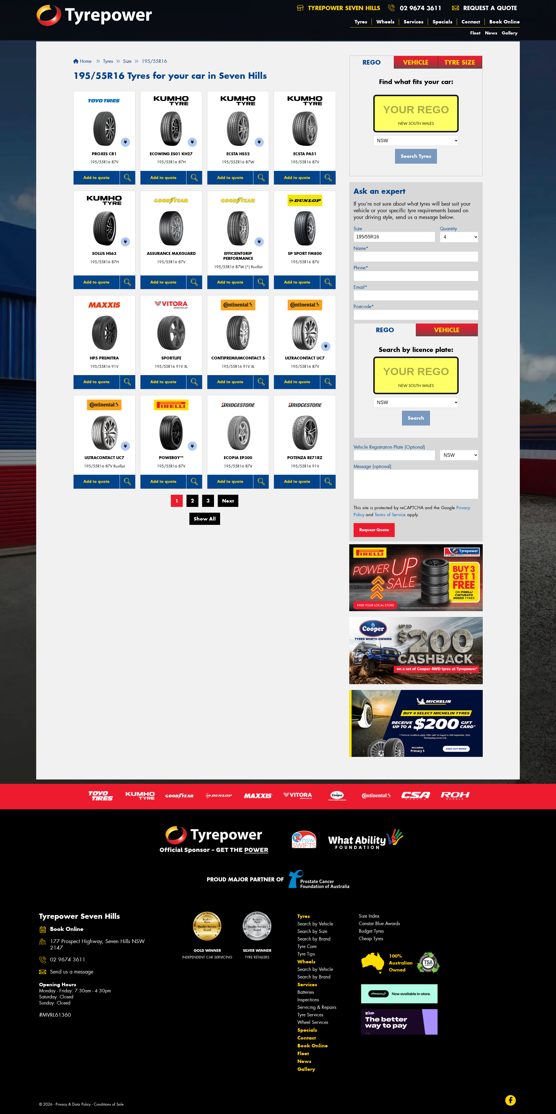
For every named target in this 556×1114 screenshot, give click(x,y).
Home (85, 61)
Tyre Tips (306, 954)
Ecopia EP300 (238, 457)
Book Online (504, 22)
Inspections (308, 1000)
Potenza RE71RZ (304, 457)
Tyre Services (310, 1015)
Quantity (448, 229)
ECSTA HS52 (238, 153)
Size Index (369, 916)
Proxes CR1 (104, 153)
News (491, 33)
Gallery (509, 33)
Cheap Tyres (371, 939)
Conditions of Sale (109, 1104)
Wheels (385, 22)
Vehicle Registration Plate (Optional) (389, 447)
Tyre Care (307, 946)
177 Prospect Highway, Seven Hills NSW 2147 (97, 945)
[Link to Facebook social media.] (510, 1100)
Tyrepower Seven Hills (343, 8)
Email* (360, 287)
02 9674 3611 (421, 8)
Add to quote (96, 177)
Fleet (475, 33)
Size (358, 229)
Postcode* (364, 307)
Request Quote (374, 529)
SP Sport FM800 (305, 253)
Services (413, 22)
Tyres (361, 22)
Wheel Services (312, 1022)
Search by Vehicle (315, 924)
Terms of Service (390, 515)
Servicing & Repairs (316, 1007)
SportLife (171, 358)
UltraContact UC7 (305, 358)
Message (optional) (373, 466)
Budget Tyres (371, 931)
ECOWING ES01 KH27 (171, 153)
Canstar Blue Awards (379, 924)
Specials (442, 22)
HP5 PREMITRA (104, 358)
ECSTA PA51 (305, 153)
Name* (361, 248)
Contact (471, 22)
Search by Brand (313, 939)
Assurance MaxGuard (171, 253)
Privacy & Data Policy (73, 1104)
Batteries (305, 992)
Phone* (361, 268)
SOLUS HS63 (104, 253)
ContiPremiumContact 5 (238, 358)
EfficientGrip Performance (238, 256)
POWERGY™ (171, 457)
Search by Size (312, 931)
